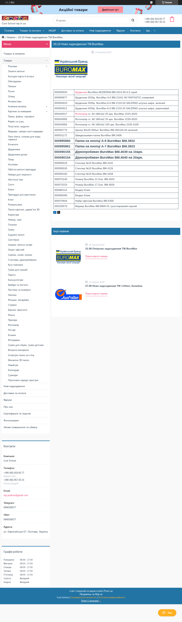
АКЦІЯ (52, 30)
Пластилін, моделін (18, 126)
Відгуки (121, 30)
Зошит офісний (16, 249)
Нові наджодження (100, 30)
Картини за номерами (19, 111)
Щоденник (81, 92)
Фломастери (14, 101)
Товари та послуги (30, 30)
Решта (11, 315)
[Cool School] (15, 18)
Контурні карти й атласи (21, 76)
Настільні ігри (15, 179)
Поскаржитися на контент (83, 597)
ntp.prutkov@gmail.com (16, 495)
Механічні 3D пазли (18, 360)
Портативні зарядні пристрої (23, 380)
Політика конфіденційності (111, 597)
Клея (10, 199)
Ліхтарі (11, 330)
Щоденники (14, 149)
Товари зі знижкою (14, 53)
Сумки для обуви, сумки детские (26, 345)
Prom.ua (108, 591)
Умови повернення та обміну (20, 427)
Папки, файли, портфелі (21, 116)
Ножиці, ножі (15, 219)
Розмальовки (15, 204)
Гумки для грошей (17, 269)
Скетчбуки (13, 239)
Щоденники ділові (17, 154)
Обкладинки (14, 81)
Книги (11, 189)
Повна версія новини (96, 256)
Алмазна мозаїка (17, 106)
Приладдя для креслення (22, 194)
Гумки (11, 229)
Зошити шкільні (16, 71)
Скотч (11, 184)
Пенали (12, 86)
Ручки (11, 91)
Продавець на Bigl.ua (91, 594)
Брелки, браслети (17, 310)
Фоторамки (14, 340)
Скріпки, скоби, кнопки (20, 255)
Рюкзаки (12, 66)
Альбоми (13, 164)
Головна (9, 30)
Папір (11, 159)
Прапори (12, 320)
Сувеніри (13, 375)
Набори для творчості (19, 174)
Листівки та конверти (19, 290)
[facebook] (54, 212)
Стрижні (12, 305)
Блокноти (13, 144)
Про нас (8, 406)
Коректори (13, 214)
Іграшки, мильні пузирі (20, 244)
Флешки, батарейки (18, 300)
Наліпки (12, 295)
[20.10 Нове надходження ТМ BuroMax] (71, 69)
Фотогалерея (11, 420)
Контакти (135, 30)
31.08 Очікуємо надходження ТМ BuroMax (111, 248)
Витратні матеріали (18, 350)
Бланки (12, 335)
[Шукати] (133, 20)
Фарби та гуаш (16, 121)
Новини (11, 37)
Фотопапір (81, 113)
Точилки (12, 224)
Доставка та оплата (72, 30)
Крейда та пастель (18, 285)
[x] (58, 212)
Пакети (11, 275)
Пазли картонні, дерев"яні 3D (23, 209)
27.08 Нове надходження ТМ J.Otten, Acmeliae (113, 285)
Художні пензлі (16, 234)
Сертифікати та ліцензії (17, 413)
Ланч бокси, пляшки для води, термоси (24, 138)
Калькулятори (15, 280)
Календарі (13, 370)
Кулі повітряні (15, 265)
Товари (8, 60)
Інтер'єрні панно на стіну (21, 355)
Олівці (11, 96)
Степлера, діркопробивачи (22, 260)
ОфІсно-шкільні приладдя (22, 169)
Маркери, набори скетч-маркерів (25, 131)
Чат (170, 612)
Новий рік (13, 365)
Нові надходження (14, 386)
